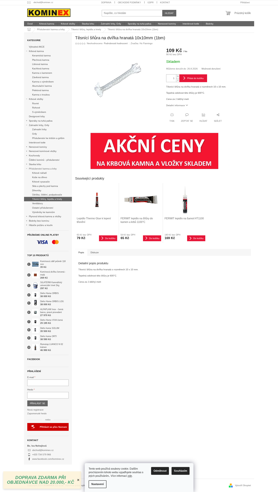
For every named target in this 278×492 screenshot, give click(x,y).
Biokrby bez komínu (39, 220)
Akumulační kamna (42, 86)
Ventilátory (37, 203)
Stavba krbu (35, 164)
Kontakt (165, 2)
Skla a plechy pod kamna (45, 186)
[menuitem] (30, 23)
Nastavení (97, 484)
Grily (34, 133)
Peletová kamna (40, 90)
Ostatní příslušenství (42, 207)
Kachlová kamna (40, 68)
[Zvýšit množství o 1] (177, 76)
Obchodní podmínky (129, 2)
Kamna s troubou (41, 94)
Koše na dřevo (39, 177)
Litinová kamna (40, 64)
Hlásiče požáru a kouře (41, 225)
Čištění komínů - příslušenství (44, 160)
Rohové (36, 107)
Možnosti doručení (211, 68)
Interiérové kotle (37, 142)
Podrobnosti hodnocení (116, 43)
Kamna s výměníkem (43, 81)
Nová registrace (35, 409)
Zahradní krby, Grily (39, 125)
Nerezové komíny (38, 147)
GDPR (151, 2)
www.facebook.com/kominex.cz (48, 459)
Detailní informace (175, 105)
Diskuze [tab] (95, 252)
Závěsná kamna (40, 77)
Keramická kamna (41, 55)
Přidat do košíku (195, 78)
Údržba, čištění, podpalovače (47, 194)
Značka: (142, 43)
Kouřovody (34, 155)
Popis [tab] (81, 252)
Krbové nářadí (39, 173)
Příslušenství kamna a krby (43, 168)
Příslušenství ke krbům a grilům (48, 138)
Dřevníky (36, 190)
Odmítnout (160, 470)
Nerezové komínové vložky (42, 151)
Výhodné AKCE (36, 46)
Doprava (106, 2)
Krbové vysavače (41, 181)
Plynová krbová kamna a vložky (45, 216)
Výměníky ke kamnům (43, 212)
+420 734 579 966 (41, 454)
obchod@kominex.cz (43, 450)
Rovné (35, 103)
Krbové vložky (36, 99)
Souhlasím (180, 470)
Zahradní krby (39, 129)
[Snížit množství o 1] (177, 80)
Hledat (169, 13)
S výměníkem (39, 112)
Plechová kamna (40, 60)
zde (130, 475)
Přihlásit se (37, 403)
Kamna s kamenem (42, 73)
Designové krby (37, 116)
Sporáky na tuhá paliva (40, 120)
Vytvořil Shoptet (243, 485)
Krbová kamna (36, 51)
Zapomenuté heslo (37, 413)
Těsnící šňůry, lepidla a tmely (47, 199)
